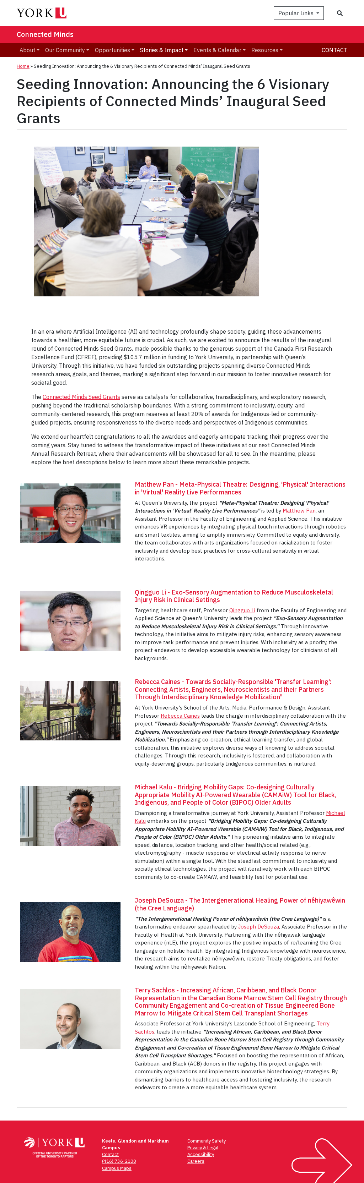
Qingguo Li (242, 610)
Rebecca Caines (180, 715)
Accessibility (200, 1154)
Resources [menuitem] (264, 50)
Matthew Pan (299, 510)
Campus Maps (117, 1168)
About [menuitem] (27, 50)
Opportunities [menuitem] (112, 50)
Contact (334, 50)
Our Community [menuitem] (65, 50)
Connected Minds (45, 34)
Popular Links (296, 13)
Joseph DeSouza (258, 926)
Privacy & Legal (202, 1148)
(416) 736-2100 (119, 1161)
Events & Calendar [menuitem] (217, 50)
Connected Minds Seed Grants (81, 396)
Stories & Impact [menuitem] (161, 50)
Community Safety (206, 1141)
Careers (195, 1161)
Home (23, 66)
